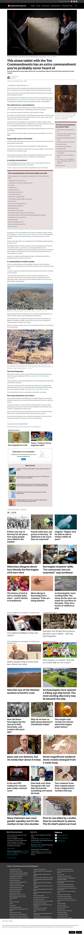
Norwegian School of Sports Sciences (41, 897)
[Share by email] (15, 513)
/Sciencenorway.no (63, 835)
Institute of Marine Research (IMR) (17, 885)
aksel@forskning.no (44, 838)
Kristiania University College (16, 887)
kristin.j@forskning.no (45, 851)
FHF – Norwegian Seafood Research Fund (18, 874)
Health (33, 6)
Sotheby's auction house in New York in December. (27, 99)
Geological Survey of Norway (16, 878)
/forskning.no (61, 840)
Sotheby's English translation (15, 167)
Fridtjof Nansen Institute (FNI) (16, 876)
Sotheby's (14, 226)
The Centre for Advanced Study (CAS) (65, 869)
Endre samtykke (11, 857)
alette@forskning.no (36, 842)
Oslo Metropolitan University (39, 909)
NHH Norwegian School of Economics (18, 894)
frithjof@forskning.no (37, 846)
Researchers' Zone (67, 6)
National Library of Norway (15, 893)
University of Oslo (61, 908)
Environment (45, 6)
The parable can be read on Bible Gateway (36, 389)
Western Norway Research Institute (64, 917)
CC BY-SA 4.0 (42, 311)
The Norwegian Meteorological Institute (65, 886)
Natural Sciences (55, 6)
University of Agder (61, 903)
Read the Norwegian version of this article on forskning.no (24, 427)
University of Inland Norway (63, 907)
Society (38, 6)
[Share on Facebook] (8, 513)
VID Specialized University (62, 914)
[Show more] (66, 168)
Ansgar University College (15, 869)
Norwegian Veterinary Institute (39, 902)
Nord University (13, 905)
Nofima (11, 903)
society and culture (13, 509)
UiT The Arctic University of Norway (64, 898)
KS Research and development (16, 889)
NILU (11, 899)
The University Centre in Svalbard (64, 896)
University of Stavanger (62, 912)
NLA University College (14, 901)
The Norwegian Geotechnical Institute (65, 884)
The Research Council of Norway (64, 894)
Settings (72, 932)
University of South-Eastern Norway (64, 910)
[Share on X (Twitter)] (10, 513)
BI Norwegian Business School (16, 871)
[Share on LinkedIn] (13, 513)
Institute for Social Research (15, 883)
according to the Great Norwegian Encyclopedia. (30, 234)
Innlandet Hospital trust (15, 880)
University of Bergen (61, 905)
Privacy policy (11, 848)
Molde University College (15, 891)
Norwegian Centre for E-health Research (18, 914)
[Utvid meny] (76, 6)
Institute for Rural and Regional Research (18, 882)
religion (23, 509)
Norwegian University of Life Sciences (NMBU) (43, 901)
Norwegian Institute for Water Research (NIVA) (43, 877)
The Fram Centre (60, 874)
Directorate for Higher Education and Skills (19, 872)
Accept (79, 932)
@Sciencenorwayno (63, 838)
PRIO (34, 911)
